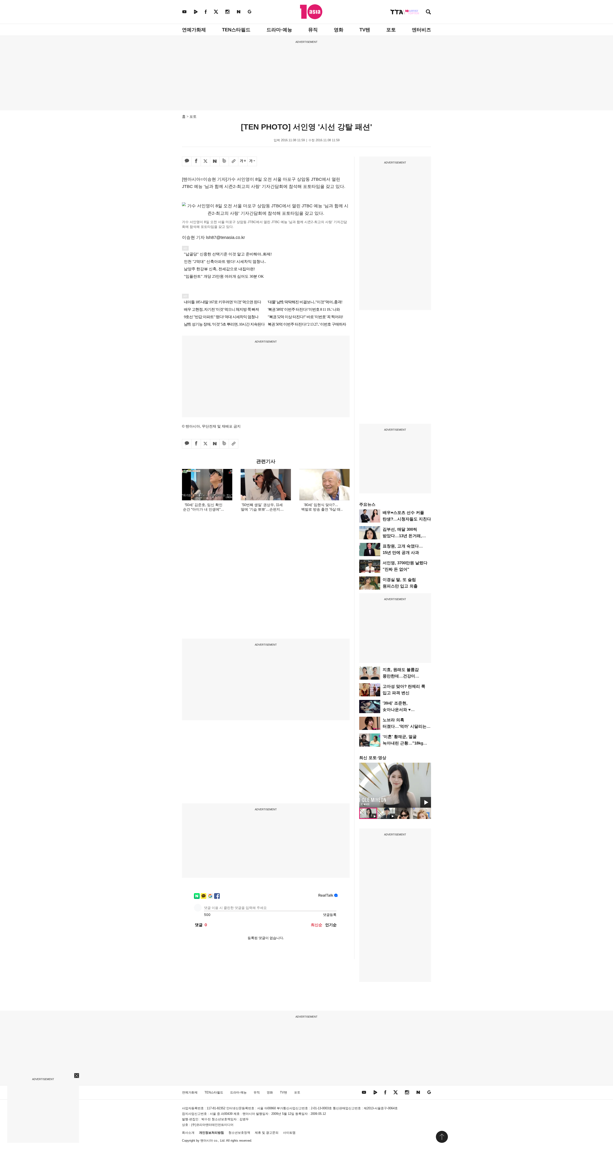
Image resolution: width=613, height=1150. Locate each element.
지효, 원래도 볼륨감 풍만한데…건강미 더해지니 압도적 (401, 676)
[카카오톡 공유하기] (187, 161)
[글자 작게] (252, 161)
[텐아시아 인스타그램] (227, 12)
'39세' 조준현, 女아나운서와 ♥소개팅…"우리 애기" (401, 709)
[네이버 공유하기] (215, 161)
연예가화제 (194, 29)
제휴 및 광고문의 (266, 1132)
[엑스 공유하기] (205, 161)
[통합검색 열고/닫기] (428, 12)
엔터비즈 (421, 29)
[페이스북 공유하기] (196, 161)
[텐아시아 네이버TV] (196, 12)
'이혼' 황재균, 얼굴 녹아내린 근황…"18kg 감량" (403, 743)
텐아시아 (206, 1140)
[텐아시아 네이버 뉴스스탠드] (238, 12)
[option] (395, 785)
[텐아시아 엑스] (216, 12)
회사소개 (188, 1132)
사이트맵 (289, 1132)
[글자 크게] (243, 161)
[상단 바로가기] (442, 1137)
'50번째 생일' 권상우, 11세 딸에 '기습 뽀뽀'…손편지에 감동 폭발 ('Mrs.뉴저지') (262, 509)
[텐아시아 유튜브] (184, 12)
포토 (391, 29)
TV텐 (364, 29)
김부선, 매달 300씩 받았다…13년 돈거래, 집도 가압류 (402, 536)
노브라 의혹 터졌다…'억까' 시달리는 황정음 (404, 726)
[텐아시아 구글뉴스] (249, 12)
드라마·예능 (279, 29)
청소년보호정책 (239, 1132)
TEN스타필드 (236, 29)
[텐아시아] (311, 11)
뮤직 (313, 29)
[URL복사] (233, 161)
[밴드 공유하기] (224, 161)
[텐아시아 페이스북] (206, 12)
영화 (338, 29)
